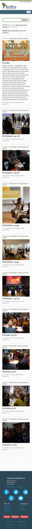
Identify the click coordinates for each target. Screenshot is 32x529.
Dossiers (22, 508)
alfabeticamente (12, 27)
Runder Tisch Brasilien (23, 38)
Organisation (7, 506)
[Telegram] (25, 492)
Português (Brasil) (25, 1)
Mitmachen (24, 516)
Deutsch (15, 1)
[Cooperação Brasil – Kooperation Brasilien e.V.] (8, 5)
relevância (12, 25)
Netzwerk (22, 509)
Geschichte (7, 508)
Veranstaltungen (13, 38)
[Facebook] (7, 492)
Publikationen (7, 511)
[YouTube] (20, 498)
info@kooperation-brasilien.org (15, 487)
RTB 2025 (4, 111)
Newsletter (15, 516)
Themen (22, 506)
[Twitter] (16, 492)
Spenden (6, 516)
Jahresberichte (8, 509)
